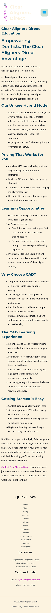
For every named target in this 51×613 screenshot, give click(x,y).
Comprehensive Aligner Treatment (25, 559)
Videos (25, 525)
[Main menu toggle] (44, 13)
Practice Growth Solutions (25, 567)
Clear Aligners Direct (20, 12)
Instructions (25, 529)
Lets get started (25, 536)
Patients (25, 532)
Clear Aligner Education (25, 563)
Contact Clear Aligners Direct (15, 467)
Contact (25, 515)
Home (25, 504)
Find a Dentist (25, 539)
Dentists (25, 543)
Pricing (25, 511)
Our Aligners (26, 547)
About (25, 508)
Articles (25, 518)
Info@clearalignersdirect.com (28, 580)
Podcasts (25, 522)
